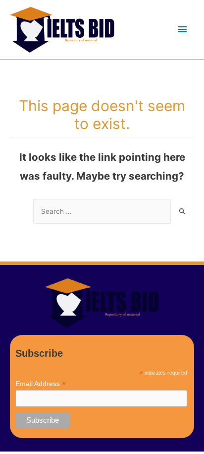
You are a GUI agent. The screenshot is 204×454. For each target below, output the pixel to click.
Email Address (40, 384)
